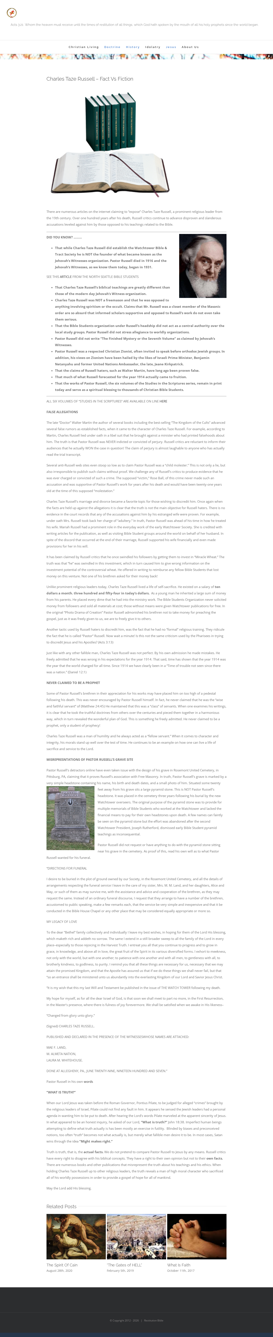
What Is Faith (178, 1265)
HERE (163, 401)
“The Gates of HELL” (124, 1265)
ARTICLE (66, 276)
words (88, 1081)
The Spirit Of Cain (61, 1265)
